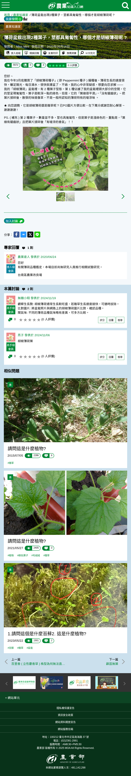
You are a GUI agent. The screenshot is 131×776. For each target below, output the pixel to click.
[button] (12, 697)
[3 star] (56, 65)
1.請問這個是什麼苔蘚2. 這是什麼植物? (47, 633)
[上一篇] (6, 661)
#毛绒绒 (35, 555)
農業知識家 (20, 15)
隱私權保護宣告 (65, 708)
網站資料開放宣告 (65, 722)
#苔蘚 (11, 647)
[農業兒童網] (106, 682)
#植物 (11, 555)
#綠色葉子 (22, 555)
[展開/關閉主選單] (5, 5)
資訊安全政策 (65, 715)
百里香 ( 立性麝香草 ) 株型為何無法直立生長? (38, 663)
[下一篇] (122, 661)
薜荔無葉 (112, 663)
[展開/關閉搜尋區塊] (125, 5)
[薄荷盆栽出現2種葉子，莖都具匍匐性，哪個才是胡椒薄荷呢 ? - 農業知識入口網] (65, 5)
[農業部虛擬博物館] (24, 682)
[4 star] (60, 65)
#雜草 (11, 463)
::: (130, 13)
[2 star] (53, 65)
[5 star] (63, 65)
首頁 (7, 15)
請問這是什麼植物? (27, 448)
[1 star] (50, 65)
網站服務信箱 (65, 729)
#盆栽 (30, 647)
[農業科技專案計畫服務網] (51, 682)
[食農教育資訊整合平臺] (79, 682)
